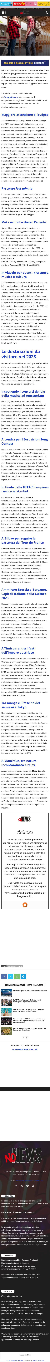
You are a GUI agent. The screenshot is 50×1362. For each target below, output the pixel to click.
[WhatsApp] (17, 976)
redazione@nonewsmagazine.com (29, 1180)
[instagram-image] (8, 1060)
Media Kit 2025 (25, 1355)
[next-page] (26, 1037)
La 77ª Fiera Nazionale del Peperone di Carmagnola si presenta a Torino (27, 1001)
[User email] (25, 904)
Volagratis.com (11, 97)
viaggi (13, 36)
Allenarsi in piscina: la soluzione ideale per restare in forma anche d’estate (28, 1010)
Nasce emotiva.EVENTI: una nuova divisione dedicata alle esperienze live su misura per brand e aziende (29, 1020)
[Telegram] (23, 976)
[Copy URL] (29, 976)
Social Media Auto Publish (14, 1360)
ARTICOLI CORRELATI (15, 985)
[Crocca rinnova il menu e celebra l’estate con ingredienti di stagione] (6, 1031)
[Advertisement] (25, 937)
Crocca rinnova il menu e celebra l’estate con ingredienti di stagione (29, 1029)
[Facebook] (4, 976)
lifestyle (5, 36)
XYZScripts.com (38, 1360)
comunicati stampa (15, 966)
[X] (10, 976)
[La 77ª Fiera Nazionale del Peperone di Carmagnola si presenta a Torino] (6, 1002)
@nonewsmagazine (25, 1049)
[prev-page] (23, 1037)
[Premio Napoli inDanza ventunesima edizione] (6, 993)
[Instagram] (22, 1186)
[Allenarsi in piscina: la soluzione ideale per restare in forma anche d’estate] (6, 1012)
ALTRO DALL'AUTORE (35, 985)
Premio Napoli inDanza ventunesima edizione (30, 990)
